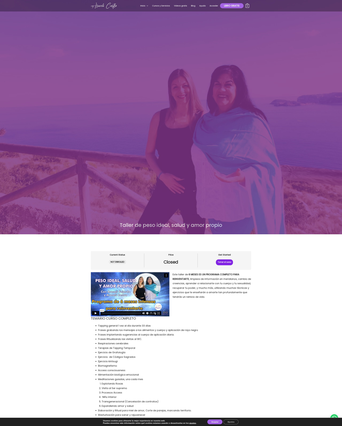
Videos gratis (180, 5)
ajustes (192, 423)
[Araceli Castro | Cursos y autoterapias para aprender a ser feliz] (104, 5)
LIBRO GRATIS (232, 5)
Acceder (214, 5)
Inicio (142, 5)
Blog (193, 5)
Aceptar (214, 422)
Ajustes (231, 422)
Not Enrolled (117, 261)
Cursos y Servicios (161, 5)
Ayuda (202, 5)
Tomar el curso (224, 262)
